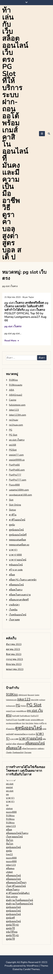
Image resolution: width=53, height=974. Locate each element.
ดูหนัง (12, 524)
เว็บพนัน (13, 609)
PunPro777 (15, 474)
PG (10, 430)
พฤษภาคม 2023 (14, 669)
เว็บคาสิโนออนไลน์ (16, 886)
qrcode (27, 720)
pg (7, 794)
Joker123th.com (17, 415)
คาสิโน (12, 514)
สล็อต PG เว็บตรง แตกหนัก (23, 579)
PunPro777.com (17, 479)
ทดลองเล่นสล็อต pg (19, 544)
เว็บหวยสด (14, 619)
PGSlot (13, 450)
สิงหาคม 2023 (13, 654)
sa (7, 805)
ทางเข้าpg (31, 734)
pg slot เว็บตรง (12, 326)
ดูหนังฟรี (10, 917)
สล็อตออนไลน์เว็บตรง (17, 833)
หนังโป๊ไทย (11, 932)
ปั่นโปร (9, 840)
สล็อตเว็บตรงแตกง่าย (20, 594)
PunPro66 (14, 465)
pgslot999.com (21, 711)
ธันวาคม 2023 (13, 644)
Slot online (12, 896)
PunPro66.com (17, 469)
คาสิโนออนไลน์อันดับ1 (18, 893)
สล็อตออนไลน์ (16, 584)
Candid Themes (31, 969)
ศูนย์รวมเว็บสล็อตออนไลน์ (19, 900)
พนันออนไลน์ (16, 564)
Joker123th (35, 700)
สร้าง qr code (16, 569)
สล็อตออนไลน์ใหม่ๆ (16, 882)
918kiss (10, 815)
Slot (11, 499)
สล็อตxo (10, 868)
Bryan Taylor (28, 297)
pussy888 (11, 812)
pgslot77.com (16, 455)
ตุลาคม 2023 (13, 649)
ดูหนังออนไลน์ (16, 529)
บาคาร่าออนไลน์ (17, 559)
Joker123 (14, 410)
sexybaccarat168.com (20, 494)
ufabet (9, 872)
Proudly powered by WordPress (22, 965)
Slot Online (15, 504)
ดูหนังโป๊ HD (12, 925)
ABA (11, 390)
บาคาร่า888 (15, 554)
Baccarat (31, 695)
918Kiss (13, 380)
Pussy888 (14, 484)
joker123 (11, 826)
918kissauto (15, 385)
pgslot (9, 787)
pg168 (12, 445)
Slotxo (12, 509)
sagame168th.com (19, 489)
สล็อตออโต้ (13, 748)
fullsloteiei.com (17, 405)
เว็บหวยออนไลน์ (14, 836)
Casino (12, 400)
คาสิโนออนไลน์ (17, 519)
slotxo (9, 808)
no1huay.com (16, 425)
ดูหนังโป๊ (10, 928)
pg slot (9, 783)
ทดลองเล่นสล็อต (17, 539)
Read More (10, 340)
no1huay (13, 420)
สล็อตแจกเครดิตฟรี (19, 599)
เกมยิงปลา (14, 604)
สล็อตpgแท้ (21, 744)
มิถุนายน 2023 (13, 664)
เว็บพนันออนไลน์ (17, 614)
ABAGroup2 (15, 395)
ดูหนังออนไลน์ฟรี (18, 534)
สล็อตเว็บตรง (15, 589)
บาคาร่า (13, 549)
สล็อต (12, 574)
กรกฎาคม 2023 (14, 659)
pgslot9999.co (17, 460)
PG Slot (13, 435)
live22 (9, 854)
